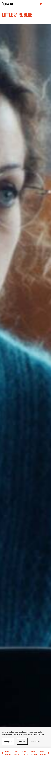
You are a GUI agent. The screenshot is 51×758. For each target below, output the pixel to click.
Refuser (22, 741)
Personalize (35, 741)
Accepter (8, 741)
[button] (3, 753)
